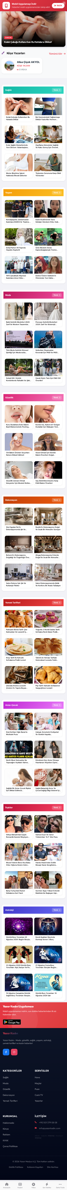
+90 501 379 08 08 (48, 1122)
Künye (6, 1128)
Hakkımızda (8, 1122)
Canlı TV (39, 1095)
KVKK (5, 1140)
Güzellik (6, 1089)
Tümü (55, 90)
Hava (37, 1077)
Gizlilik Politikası (16, 1167)
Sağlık (6, 1077)
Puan (37, 1089)
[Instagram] (14, 1052)
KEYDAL (51, 1136)
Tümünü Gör (55, 53)
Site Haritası (52, 1167)
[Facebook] (6, 1052)
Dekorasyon (9, 1095)
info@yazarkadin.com (49, 1128)
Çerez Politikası (10, 1146)
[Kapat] (64, 3)
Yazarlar (39, 1100)
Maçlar (38, 1083)
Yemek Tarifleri (10, 1100)
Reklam (6, 1134)
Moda (5, 1083)
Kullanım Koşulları (35, 1167)
